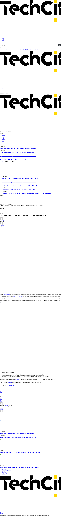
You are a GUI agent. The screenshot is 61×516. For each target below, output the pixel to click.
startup (34, 49)
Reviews (3, 38)
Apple (3, 49)
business (5, 49)
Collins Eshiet (2, 225)
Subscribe (10, 204)
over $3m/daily (10, 382)
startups (36, 49)
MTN (26, 49)
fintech (14, 49)
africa (0, 49)
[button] (3, 93)
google (18, 49)
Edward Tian (17, 379)
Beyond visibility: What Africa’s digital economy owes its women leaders (16, 159)
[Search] (59, 45)
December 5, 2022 (11, 385)
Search (10, 131)
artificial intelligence (7, 294)
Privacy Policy (4, 472)
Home (1, 161)
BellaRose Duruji (2, 220)
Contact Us (3, 474)
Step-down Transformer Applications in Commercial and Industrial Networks (18, 156)
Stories (3, 40)
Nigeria (28, 49)
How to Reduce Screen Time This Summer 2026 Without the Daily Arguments (18, 148)
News (2, 37)
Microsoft (24, 49)
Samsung (32, 49)
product (30, 49)
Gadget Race (16, 49)
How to (3, 39)
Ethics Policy (3, 471)
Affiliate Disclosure (4, 473)
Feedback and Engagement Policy (6, 470)
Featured (10, 49)
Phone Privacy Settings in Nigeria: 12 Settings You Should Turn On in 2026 (17, 152)
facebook (7, 49)
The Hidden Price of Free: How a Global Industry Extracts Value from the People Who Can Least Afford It (26, 193)
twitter (40, 49)
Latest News (21, 49)
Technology (38, 49)
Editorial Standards (4, 469)
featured (12, 49)
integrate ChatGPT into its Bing (17, 296)
